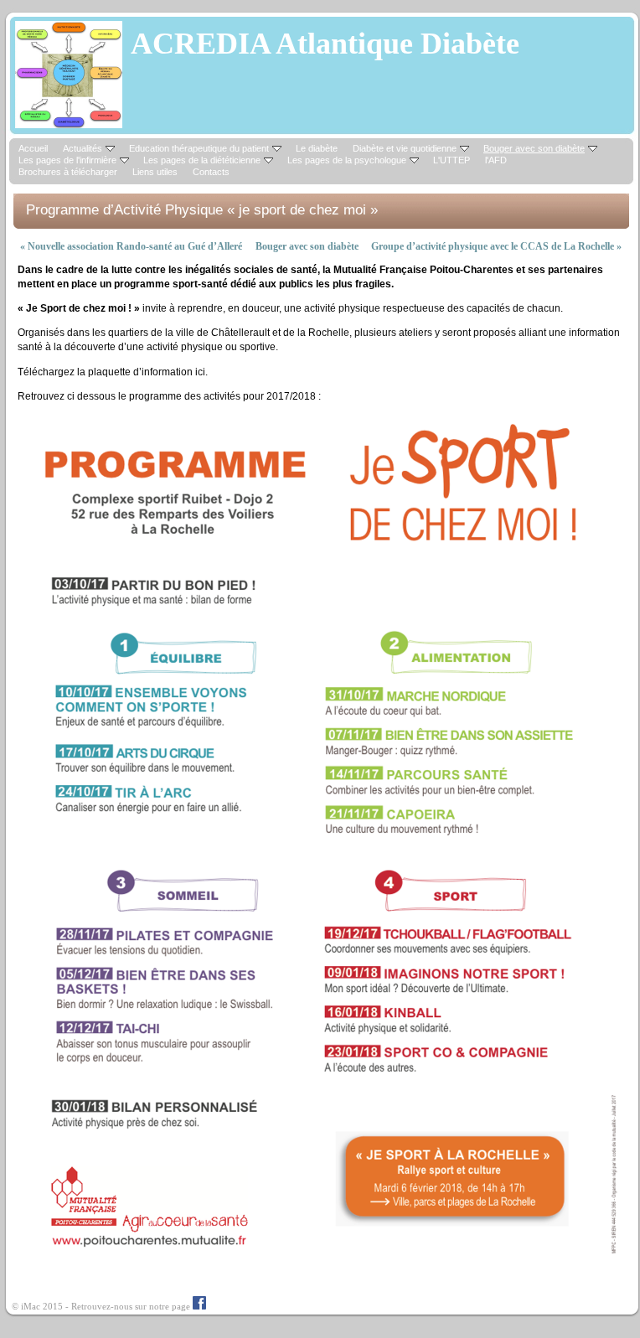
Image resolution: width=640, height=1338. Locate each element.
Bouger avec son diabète (307, 246)
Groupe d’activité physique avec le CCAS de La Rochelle (496, 246)
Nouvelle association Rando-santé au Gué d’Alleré (131, 246)
